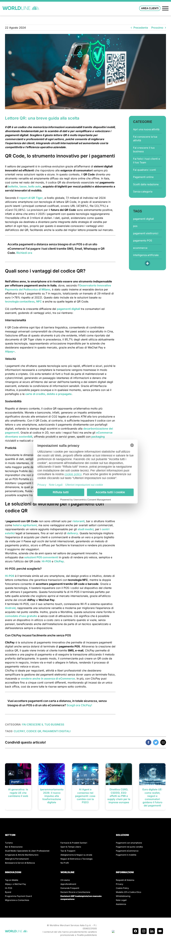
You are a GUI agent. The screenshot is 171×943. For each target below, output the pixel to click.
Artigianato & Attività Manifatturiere (21, 855)
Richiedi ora (24, 252)
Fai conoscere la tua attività (145, 138)
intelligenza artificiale (146, 255)
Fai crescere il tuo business (144, 149)
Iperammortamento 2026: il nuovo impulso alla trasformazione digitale (51, 796)
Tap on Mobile (11, 880)
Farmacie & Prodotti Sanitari (73, 843)
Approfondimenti (68, 884)
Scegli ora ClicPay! (79, 705)
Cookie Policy (122, 888)
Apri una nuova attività (146, 129)
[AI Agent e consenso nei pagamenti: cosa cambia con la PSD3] (85, 774)
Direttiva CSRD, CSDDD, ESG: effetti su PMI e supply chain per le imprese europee (118, 796)
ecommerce (140, 247)
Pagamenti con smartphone (129, 843)
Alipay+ (10, 351)
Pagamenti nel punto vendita (129, 847)
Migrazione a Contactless (17, 900)
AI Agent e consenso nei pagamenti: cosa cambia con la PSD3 (85, 796)
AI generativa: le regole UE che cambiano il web (18, 792)
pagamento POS (142, 240)
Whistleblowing (123, 896)
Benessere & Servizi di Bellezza (20, 863)
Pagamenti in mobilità (126, 855)
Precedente (140, 27)
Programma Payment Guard (18, 896)
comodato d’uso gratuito (21, 616)
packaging (98, 436)
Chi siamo (65, 880)
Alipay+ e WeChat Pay (15, 884)
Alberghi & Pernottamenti (17, 859)
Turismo (9, 843)
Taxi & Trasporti (67, 851)
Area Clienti (149, 8)
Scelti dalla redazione (146, 184)
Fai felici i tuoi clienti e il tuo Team (146, 160)
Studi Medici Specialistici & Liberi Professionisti (27, 851)
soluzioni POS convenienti (41, 557)
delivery (72, 533)
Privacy (119, 884)
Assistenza (121, 904)
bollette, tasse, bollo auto (24, 186)
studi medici (86, 529)
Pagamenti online (143, 177)
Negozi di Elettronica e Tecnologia (76, 859)
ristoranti (78, 521)
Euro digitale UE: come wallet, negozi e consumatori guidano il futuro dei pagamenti (152, 797)
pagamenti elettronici (145, 233)
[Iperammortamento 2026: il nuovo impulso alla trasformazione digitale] (52, 774)
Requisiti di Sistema (125, 880)
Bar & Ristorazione (14, 847)
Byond (8, 892)
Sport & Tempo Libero (70, 847)
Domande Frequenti (69, 888)
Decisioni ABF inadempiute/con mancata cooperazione (81, 897)
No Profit (64, 863)
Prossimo (157, 27)
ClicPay (59, 561)
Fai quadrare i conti (144, 169)
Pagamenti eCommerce (127, 851)
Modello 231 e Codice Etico (128, 892)
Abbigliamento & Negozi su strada (76, 855)
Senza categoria (142, 191)
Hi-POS (46, 561)
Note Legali (121, 900)
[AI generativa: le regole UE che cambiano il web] (18, 774)
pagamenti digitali (68, 308)
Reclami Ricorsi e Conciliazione (75, 892)
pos (135, 226)
